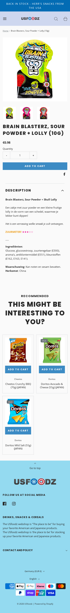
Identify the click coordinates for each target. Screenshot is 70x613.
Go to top (35, 468)
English (33, 578)
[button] (9, 113)
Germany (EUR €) (33, 571)
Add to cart (35, 166)
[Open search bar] (56, 18)
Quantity (8, 148)
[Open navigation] (4, 18)
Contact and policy (18, 550)
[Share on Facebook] (63, 174)
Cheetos (18, 379)
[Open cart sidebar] (65, 18)
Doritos (51, 379)
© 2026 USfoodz (24, 603)
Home (5, 30)
